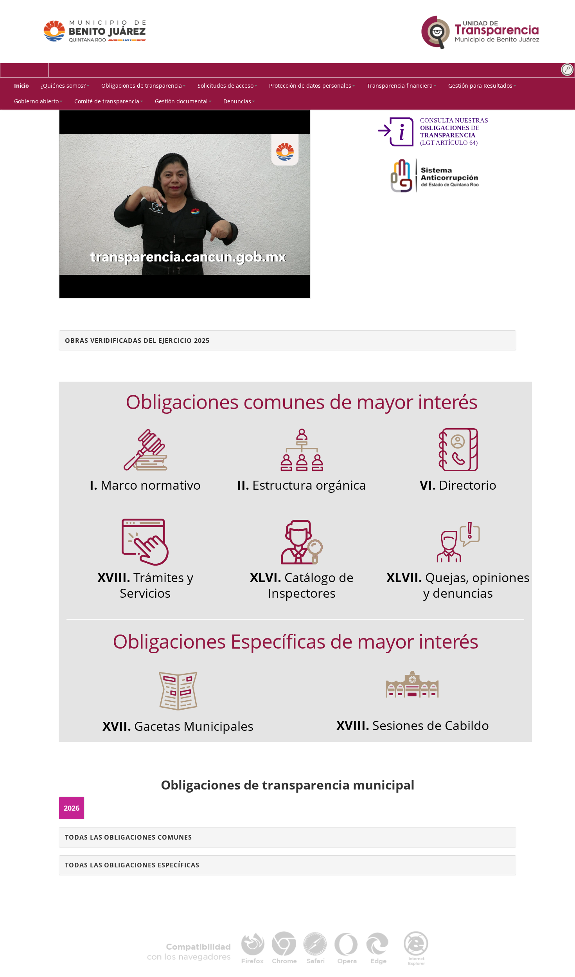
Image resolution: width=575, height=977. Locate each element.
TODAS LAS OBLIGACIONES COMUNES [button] (128, 837)
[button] (65, 86)
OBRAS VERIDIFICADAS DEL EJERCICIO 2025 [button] (137, 340)
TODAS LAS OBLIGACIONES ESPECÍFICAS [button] (132, 865)
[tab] (287, 340)
